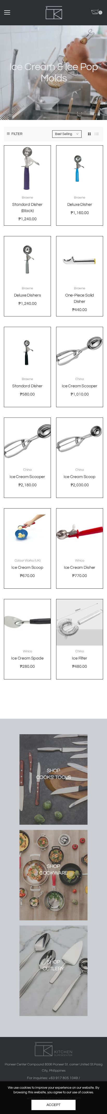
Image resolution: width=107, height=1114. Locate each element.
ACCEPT (53, 1105)
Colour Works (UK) (28, 560)
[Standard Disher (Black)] (27, 169)
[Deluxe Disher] (79, 169)
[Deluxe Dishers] (27, 259)
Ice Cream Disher (79, 567)
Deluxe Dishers (27, 295)
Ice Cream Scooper (79, 386)
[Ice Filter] (79, 622)
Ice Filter (79, 658)
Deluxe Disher (79, 204)
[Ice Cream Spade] (27, 622)
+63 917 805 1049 (64, 1078)
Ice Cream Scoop (80, 477)
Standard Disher (27, 386)
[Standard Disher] (27, 350)
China (79, 379)
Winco (79, 560)
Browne (27, 197)
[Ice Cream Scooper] (79, 350)
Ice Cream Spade (27, 658)
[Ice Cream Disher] (79, 532)
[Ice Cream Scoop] (79, 441)
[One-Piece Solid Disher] (79, 259)
